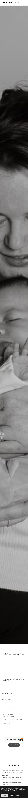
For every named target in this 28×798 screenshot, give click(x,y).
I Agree (5, 735)
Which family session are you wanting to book (13, 711)
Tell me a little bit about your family (12, 719)
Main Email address (7, 699)
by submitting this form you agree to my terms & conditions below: (12, 732)
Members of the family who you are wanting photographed (13, 680)
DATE (3, 705)
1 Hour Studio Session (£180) (9, 716)
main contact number (8, 693)
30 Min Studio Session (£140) (9, 714)
